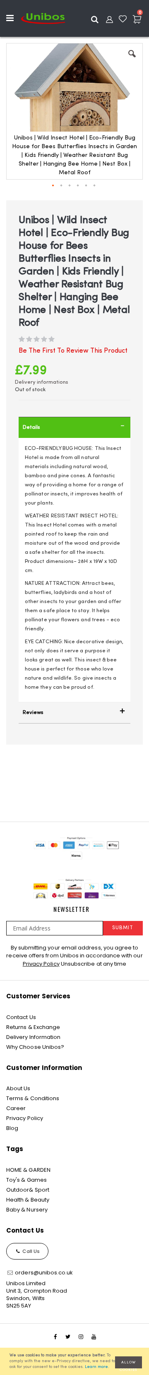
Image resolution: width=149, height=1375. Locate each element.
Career (16, 1108)
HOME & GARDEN (28, 1170)
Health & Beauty (27, 1200)
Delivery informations (41, 382)
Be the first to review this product (73, 351)
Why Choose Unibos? (35, 1047)
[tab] (74, 427)
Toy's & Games (26, 1180)
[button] (132, 60)
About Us (18, 1088)
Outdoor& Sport (27, 1190)
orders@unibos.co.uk (43, 1272)
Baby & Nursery (27, 1210)
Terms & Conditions (32, 1098)
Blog (12, 1128)
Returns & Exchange (33, 1027)
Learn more (96, 1367)
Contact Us (21, 1017)
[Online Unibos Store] (43, 18)
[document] (76, 1361)
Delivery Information (33, 1037)
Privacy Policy (41, 964)
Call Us (30, 1251)
